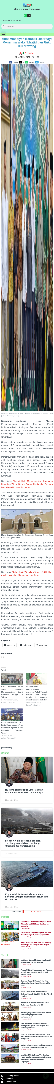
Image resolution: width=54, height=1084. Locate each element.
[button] (3, 33)
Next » (39, 911)
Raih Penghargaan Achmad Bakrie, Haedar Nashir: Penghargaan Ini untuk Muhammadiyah (36, 1015)
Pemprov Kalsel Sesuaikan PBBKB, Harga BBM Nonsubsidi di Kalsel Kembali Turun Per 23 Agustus (36, 1036)
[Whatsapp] (25, 15)
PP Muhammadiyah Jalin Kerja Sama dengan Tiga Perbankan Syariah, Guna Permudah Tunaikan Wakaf (12, 727)
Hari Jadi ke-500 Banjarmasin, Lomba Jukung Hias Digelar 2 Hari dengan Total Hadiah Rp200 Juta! (35, 1025)
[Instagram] (29, 15)
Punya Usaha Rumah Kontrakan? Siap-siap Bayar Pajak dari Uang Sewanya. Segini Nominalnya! (36, 944)
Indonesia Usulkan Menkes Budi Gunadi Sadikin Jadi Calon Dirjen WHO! (35, 1004)
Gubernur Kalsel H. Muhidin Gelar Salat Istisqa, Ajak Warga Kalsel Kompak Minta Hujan (35, 983)
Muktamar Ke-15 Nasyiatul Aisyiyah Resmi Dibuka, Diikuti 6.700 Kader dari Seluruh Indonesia (36, 924)
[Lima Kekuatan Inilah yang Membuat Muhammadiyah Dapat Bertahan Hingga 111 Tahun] (12, 679)
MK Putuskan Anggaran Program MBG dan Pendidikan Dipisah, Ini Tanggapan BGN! (36, 934)
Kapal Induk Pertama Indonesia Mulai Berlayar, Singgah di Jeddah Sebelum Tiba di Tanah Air (26, 897)
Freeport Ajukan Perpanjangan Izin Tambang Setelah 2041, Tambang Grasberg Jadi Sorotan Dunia (22, 843)
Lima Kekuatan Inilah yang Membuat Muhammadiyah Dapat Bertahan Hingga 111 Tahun (12, 692)
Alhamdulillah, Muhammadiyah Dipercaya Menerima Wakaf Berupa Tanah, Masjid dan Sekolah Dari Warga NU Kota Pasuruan (27, 484)
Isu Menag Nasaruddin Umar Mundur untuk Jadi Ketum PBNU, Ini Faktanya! (24, 791)
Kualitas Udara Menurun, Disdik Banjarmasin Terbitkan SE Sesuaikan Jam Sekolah (36, 1046)
